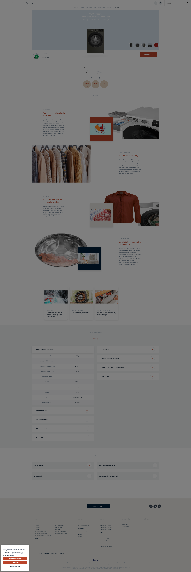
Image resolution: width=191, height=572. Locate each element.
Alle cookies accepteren (15, 558)
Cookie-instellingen (15, 566)
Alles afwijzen (15, 562)
